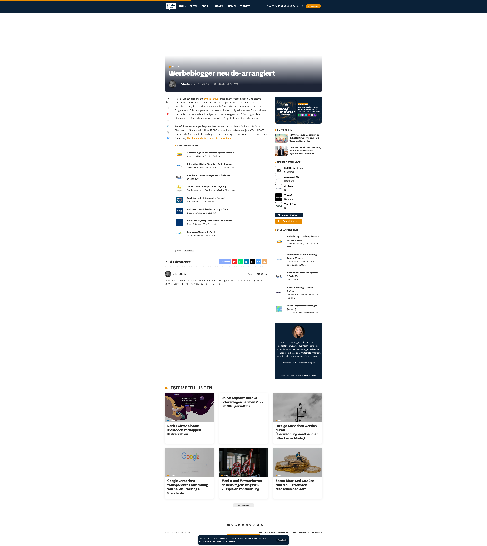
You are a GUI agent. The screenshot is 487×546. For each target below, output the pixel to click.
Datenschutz (231, 541)
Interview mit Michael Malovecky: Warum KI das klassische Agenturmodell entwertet (305, 150)
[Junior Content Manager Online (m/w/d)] (179, 188)
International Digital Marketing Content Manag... (210, 164)
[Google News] (270, 6)
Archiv (175, 67)
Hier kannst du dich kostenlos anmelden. (209, 138)
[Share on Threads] (168, 132)
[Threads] (291, 6)
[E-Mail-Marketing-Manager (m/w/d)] (279, 292)
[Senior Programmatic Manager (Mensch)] (279, 309)
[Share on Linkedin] (168, 126)
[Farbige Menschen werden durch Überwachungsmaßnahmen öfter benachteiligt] (297, 407)
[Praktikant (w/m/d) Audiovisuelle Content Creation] (179, 222)
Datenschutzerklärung (310, 375)
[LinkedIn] (275, 6)
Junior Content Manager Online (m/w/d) (206, 186)
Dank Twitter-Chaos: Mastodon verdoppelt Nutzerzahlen (184, 430)
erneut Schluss (212, 98)
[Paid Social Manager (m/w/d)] (179, 233)
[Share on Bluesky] (168, 138)
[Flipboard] (279, 6)
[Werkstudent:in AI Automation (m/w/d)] (179, 199)
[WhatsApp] (288, 6)
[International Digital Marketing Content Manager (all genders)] (179, 165)
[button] (282, 540)
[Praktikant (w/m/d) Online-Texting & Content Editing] (179, 211)
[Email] (264, 261)
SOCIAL (172, 420)
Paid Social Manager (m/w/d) (201, 232)
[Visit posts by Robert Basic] (172, 84)
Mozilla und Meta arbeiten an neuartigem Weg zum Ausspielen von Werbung (241, 485)
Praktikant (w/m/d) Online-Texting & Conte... (208, 209)
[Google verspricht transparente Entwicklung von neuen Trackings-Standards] (189, 462)
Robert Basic (186, 84)
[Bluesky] (294, 6)
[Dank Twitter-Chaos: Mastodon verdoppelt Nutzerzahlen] (189, 407)
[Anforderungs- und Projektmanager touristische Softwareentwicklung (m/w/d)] (179, 154)
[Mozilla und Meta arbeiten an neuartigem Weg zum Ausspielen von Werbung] (243, 462)
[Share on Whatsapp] (168, 120)
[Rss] (297, 6)
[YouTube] (258, 274)
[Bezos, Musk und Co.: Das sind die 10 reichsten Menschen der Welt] (297, 462)
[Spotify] (282, 6)
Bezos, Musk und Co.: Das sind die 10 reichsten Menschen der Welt (295, 485)
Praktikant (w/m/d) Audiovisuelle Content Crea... (210, 220)
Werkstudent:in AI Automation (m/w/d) (206, 198)
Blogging (189, 251)
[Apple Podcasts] (285, 6)
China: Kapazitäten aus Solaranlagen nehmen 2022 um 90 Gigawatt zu (242, 402)
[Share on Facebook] (168, 108)
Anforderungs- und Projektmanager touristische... (211, 152)
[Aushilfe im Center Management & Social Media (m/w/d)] (179, 177)
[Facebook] (267, 6)
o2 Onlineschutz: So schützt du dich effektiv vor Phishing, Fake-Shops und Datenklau (304, 138)
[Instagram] (273, 6)
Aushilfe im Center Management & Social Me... (209, 175)
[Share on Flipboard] (168, 114)
